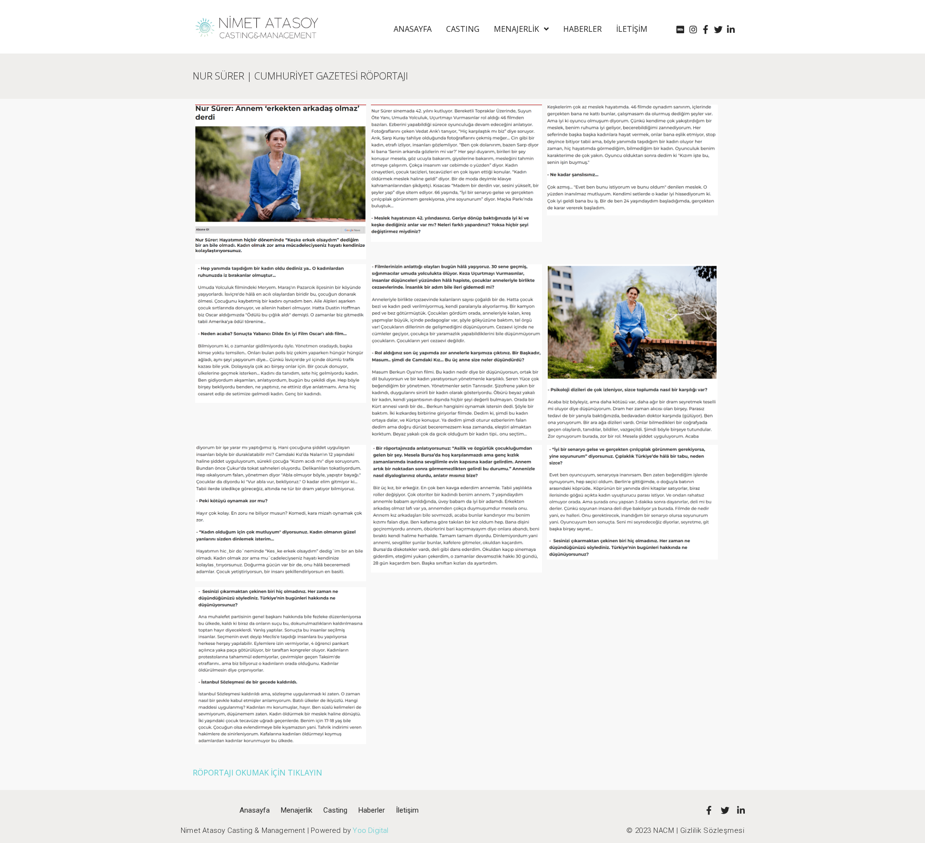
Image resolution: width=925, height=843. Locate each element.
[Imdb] (680, 30)
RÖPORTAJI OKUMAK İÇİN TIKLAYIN (257, 772)
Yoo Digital (370, 830)
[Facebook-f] (706, 30)
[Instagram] (693, 30)
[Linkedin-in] (731, 30)
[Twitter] (718, 30)
